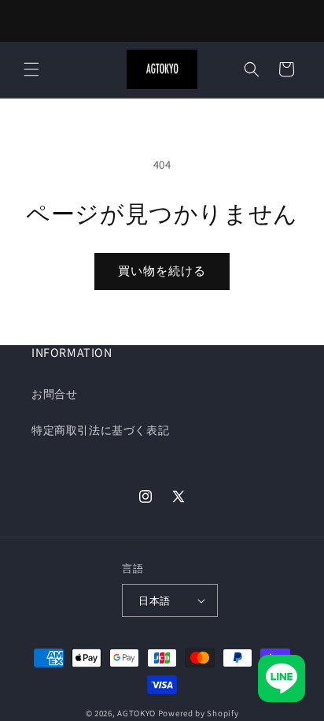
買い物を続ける (162, 270)
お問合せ (54, 394)
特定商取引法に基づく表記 (100, 430)
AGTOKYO (136, 713)
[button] (31, 69)
